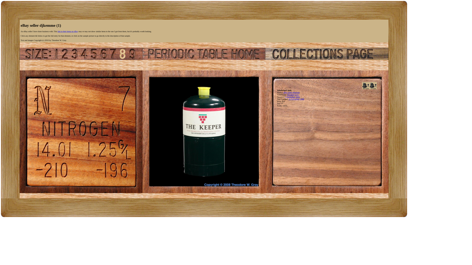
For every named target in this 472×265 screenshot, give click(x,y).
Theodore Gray (293, 95)
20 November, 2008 (296, 99)
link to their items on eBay (68, 31)
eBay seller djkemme (291, 93)
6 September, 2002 (292, 97)
